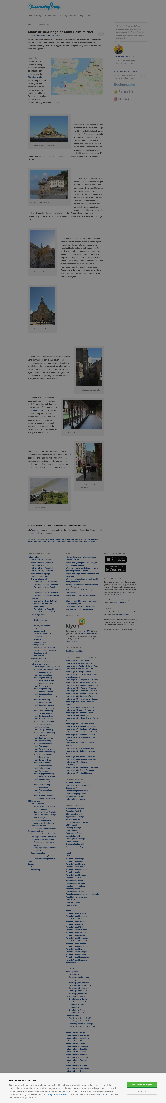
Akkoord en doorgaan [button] (142, 1084)
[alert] (83, 551)
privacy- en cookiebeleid (57, 1094)
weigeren (103, 1094)
